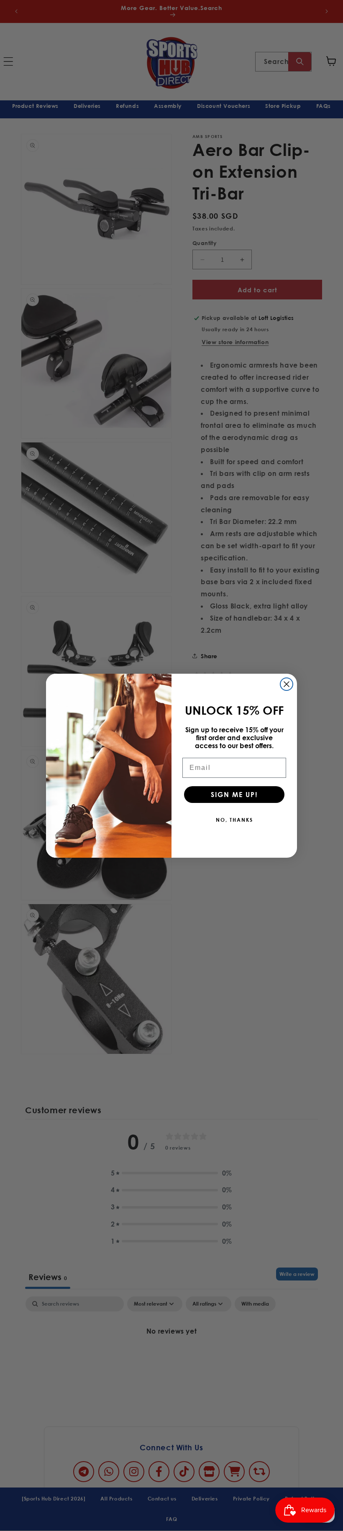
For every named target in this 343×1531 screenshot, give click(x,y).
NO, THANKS (234, 819)
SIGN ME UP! (234, 794)
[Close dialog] (286, 684)
